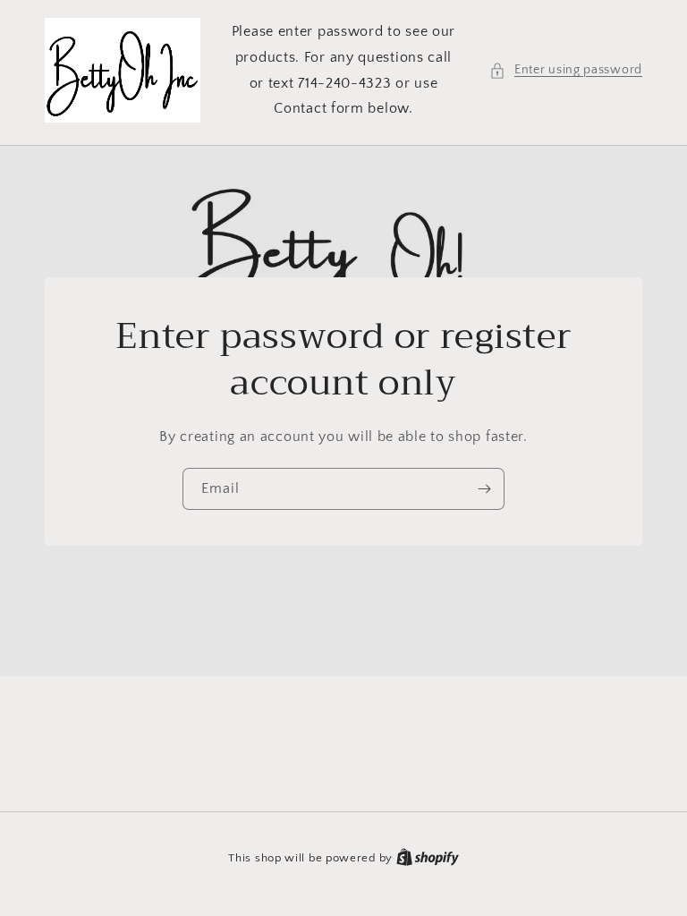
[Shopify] (427, 858)
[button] (565, 70)
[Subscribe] (484, 489)
